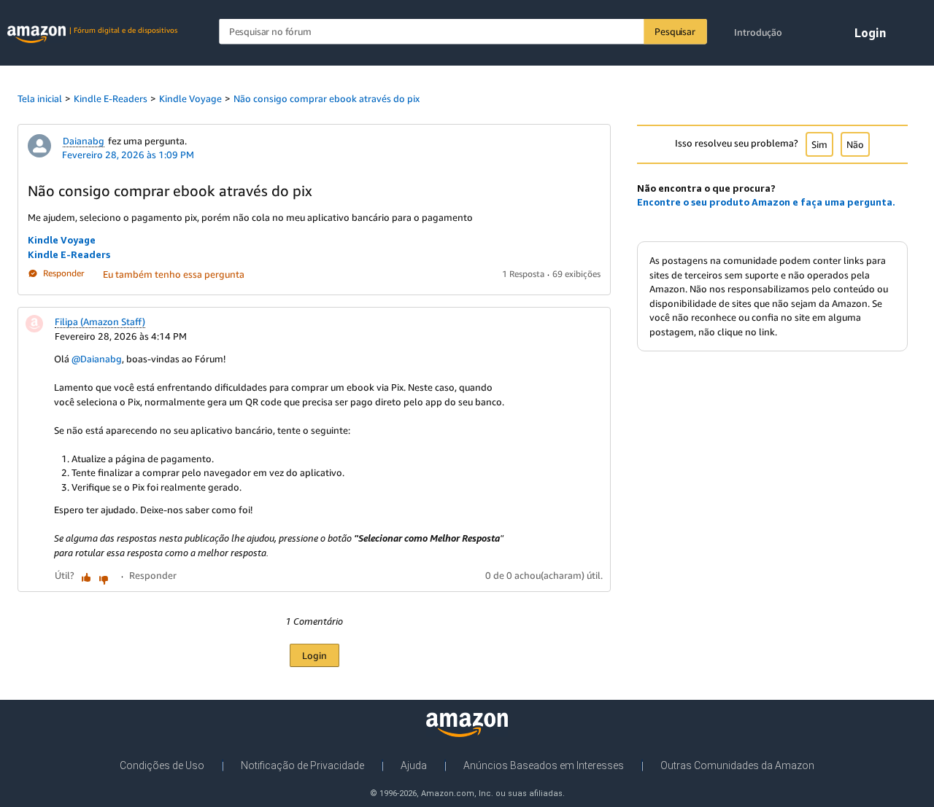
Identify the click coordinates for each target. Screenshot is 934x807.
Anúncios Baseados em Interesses (543, 765)
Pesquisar (675, 31)
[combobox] (462, 31)
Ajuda (414, 765)
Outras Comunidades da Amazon (737, 765)
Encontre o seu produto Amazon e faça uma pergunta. (766, 202)
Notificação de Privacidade (302, 765)
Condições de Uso (162, 765)
